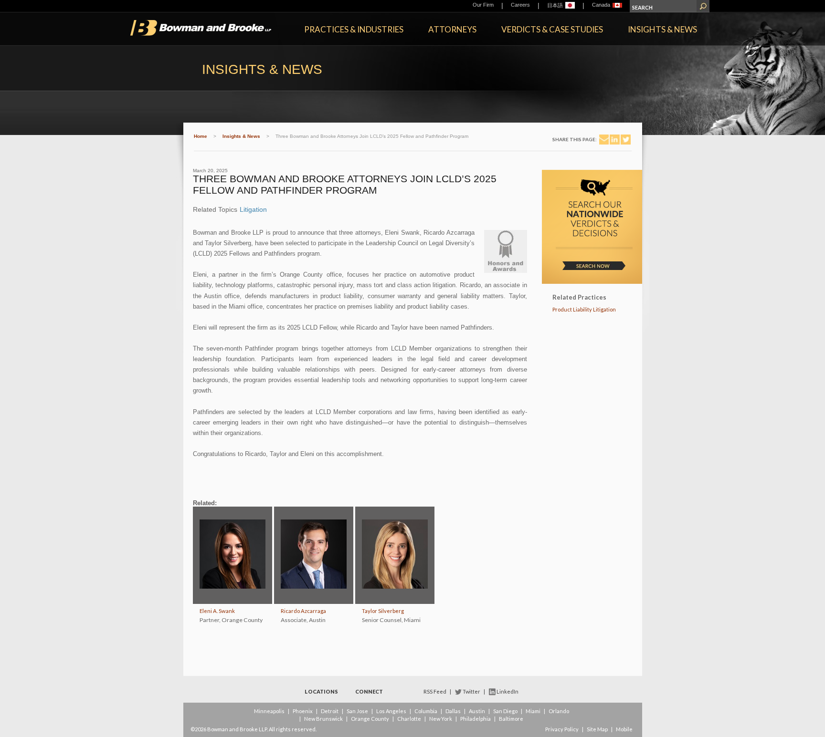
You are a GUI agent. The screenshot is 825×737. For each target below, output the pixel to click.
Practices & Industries (353, 29)
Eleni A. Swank (217, 611)
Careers (520, 5)
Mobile (624, 729)
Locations (321, 691)
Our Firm (483, 5)
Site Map (597, 729)
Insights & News (662, 29)
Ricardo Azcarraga (303, 611)
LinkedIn (507, 691)
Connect (369, 691)
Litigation (253, 209)
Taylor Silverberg (383, 611)
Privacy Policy (562, 729)
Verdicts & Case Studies (552, 29)
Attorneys (452, 29)
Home (200, 136)
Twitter (471, 691)
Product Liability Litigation (584, 309)
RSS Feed (434, 691)
